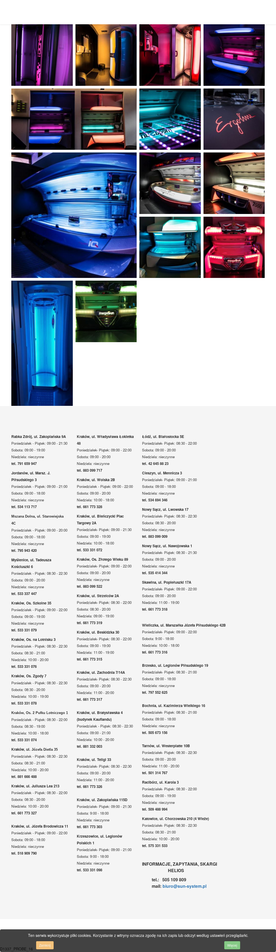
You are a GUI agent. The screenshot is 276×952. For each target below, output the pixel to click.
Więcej (232, 945)
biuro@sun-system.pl (184, 886)
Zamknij (45, 945)
